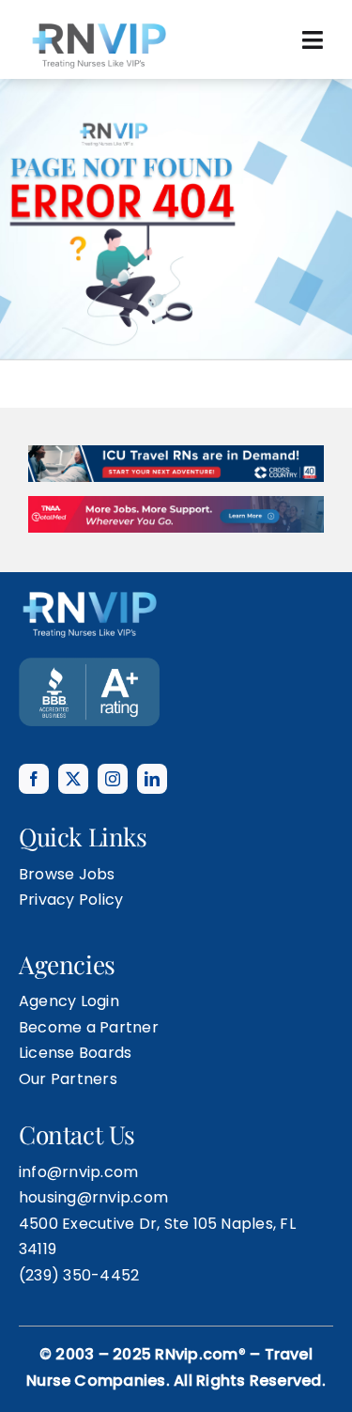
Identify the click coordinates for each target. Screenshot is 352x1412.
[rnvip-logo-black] (98, 26)
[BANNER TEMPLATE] (89, 617)
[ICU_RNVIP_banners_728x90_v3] (176, 405)
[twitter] (73, 732)
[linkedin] (152, 732)
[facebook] (34, 732)
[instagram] (113, 732)
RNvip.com (196, 1307)
